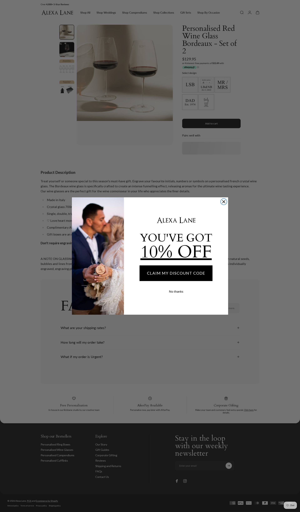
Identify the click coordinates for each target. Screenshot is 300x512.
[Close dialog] (224, 202)
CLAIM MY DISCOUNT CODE (176, 273)
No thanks (176, 291)
